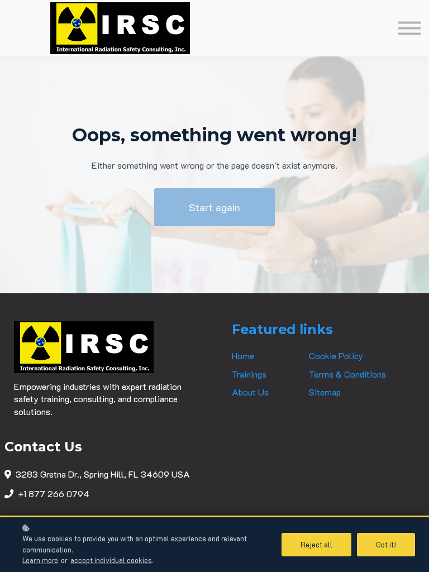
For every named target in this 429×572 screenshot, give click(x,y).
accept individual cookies (111, 560)
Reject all (316, 544)
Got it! (386, 544)
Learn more (40, 560)
